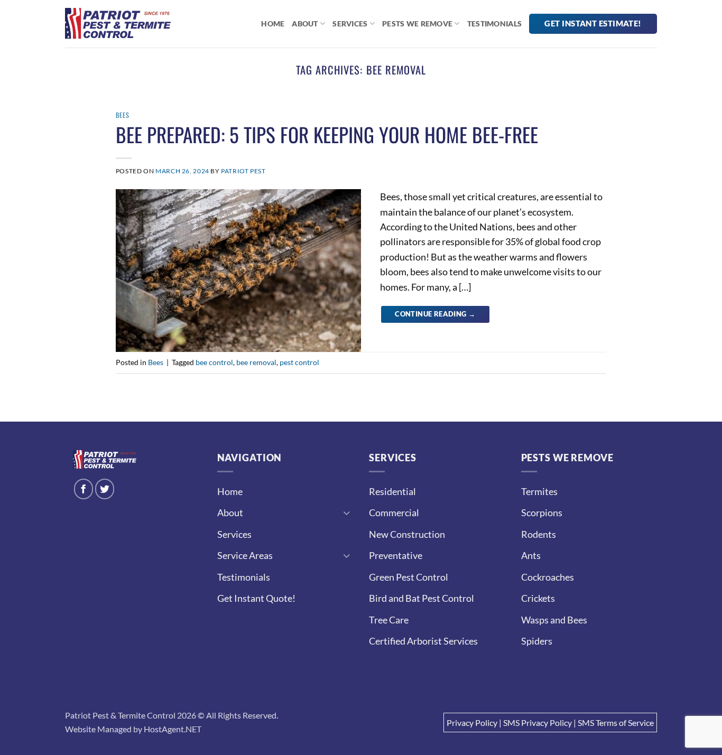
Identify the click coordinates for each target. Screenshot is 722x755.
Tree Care (389, 620)
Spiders (536, 641)
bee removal (256, 362)
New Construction (407, 534)
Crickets (538, 598)
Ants (531, 555)
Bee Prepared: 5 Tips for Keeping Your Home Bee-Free (327, 134)
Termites (539, 491)
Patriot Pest (243, 171)
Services (349, 23)
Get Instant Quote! (256, 598)
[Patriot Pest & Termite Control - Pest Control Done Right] (118, 24)
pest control (299, 362)
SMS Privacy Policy (537, 722)
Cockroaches (547, 577)
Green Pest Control (408, 577)
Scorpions (541, 512)
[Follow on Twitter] (105, 489)
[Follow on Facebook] (84, 489)
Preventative (395, 555)
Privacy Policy (472, 722)
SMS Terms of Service (616, 722)
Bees (122, 115)
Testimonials (494, 23)
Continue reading (435, 314)
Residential (392, 491)
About (305, 23)
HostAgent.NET (172, 729)
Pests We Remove (417, 23)
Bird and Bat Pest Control (421, 598)
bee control (214, 362)
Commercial (394, 512)
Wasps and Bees (554, 620)
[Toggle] (346, 513)
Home (272, 23)
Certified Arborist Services (423, 641)
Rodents (538, 534)
